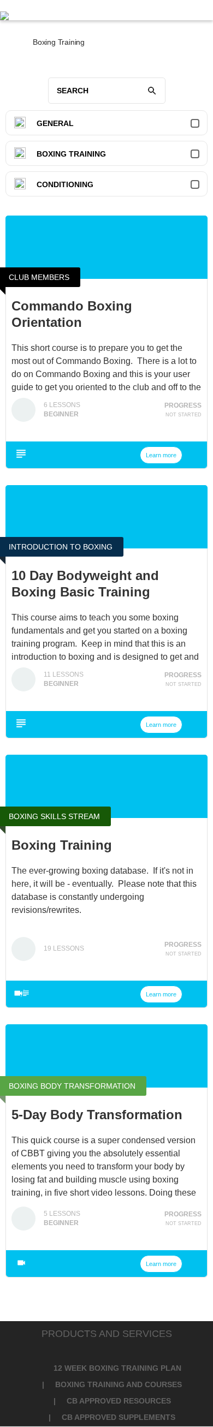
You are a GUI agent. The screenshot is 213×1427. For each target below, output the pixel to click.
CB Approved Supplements (118, 1417)
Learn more (161, 455)
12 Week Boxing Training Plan (117, 1368)
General (55, 123)
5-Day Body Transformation (96, 1114)
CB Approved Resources (119, 1400)
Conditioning (65, 184)
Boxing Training (71, 154)
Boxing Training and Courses (118, 1384)
